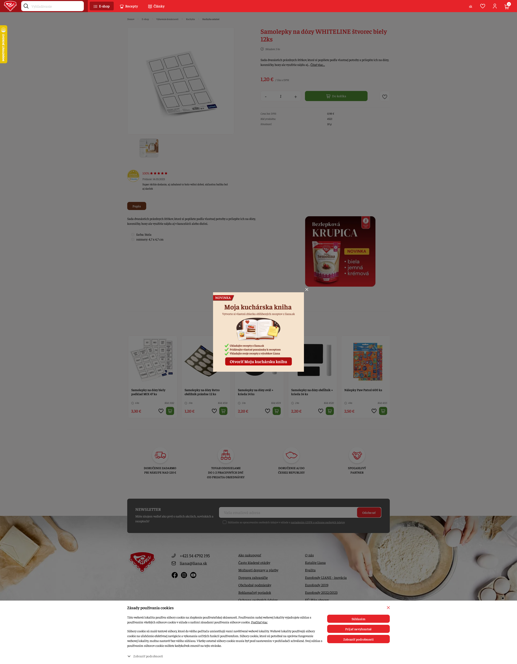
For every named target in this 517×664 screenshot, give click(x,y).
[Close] (307, 289)
